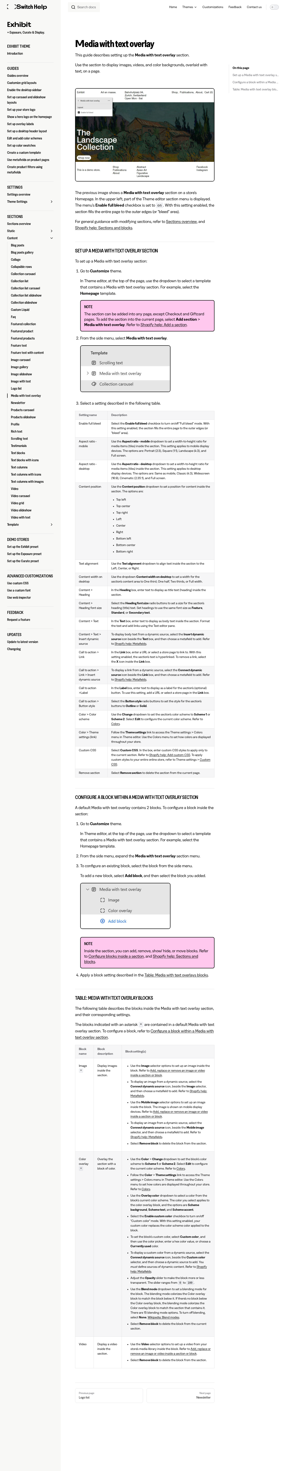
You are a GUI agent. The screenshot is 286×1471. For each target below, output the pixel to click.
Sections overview (181, 222)
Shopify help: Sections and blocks (103, 228)
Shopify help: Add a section (164, 325)
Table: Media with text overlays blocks (176, 975)
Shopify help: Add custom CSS (169, 755)
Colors (115, 724)
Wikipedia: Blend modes (163, 1317)
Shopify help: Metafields (130, 643)
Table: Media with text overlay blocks (256, 89)
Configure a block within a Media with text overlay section (256, 82)
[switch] (274, 7)
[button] (30, 46)
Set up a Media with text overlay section (256, 75)
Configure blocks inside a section (116, 956)
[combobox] (84, 7)
